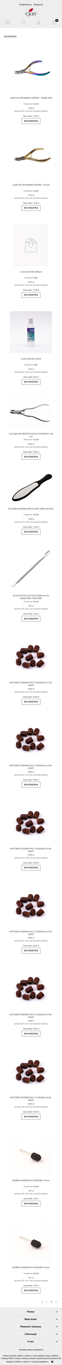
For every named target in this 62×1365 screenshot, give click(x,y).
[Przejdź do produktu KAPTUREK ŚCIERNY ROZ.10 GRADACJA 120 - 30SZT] (31, 656)
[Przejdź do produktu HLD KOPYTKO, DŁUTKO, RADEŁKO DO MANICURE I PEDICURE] (31, 569)
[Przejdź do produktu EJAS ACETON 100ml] (31, 332)
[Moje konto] (38, 22)
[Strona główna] (31, 14)
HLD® (36, 104)
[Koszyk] (54, 22)
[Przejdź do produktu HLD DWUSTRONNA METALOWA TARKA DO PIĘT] (31, 488)
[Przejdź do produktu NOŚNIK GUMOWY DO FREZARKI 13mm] (31, 1241)
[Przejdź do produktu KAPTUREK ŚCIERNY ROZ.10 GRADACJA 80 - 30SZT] (31, 822)
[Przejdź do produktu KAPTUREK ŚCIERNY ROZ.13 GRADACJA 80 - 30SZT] (31, 1071)
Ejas (36, 278)
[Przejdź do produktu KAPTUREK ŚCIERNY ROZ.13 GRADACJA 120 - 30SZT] (31, 905)
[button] (7, 22)
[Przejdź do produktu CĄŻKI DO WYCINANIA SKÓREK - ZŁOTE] (31, 158)
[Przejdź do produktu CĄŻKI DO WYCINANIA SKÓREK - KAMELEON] (31, 71)
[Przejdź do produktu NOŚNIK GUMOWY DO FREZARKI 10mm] (31, 1154)
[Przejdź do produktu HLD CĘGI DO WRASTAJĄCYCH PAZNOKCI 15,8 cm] (31, 413)
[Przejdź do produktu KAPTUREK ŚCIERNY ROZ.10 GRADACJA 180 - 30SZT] (31, 739)
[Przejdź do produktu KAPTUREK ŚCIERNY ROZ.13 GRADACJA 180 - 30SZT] (31, 988)
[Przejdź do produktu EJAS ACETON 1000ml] (31, 245)
